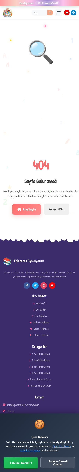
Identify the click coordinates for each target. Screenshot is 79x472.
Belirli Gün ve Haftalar (41, 379)
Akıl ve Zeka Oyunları (40, 385)
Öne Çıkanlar (41, 316)
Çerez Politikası (41, 328)
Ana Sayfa (29, 209)
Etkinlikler (41, 309)
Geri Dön (58, 209)
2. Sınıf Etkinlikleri (41, 360)
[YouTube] (67, 12)
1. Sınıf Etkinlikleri (41, 354)
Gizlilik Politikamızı (30, 450)
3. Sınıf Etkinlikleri (41, 366)
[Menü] (58, 12)
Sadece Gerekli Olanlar (58, 463)
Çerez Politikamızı (62, 446)
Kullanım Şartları (41, 335)
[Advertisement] (39, 112)
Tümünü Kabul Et (21, 462)
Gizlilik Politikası (41, 322)
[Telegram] (73, 12)
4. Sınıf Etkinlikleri (41, 373)
